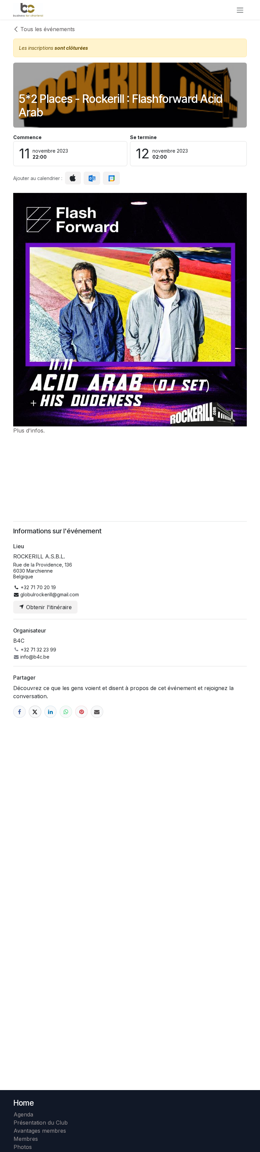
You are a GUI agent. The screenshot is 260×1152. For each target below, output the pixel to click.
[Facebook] (19, 712)
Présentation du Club (41, 1122)
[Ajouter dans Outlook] (92, 178)
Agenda (23, 1114)
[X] (35, 712)
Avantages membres (40, 1130)
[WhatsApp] (66, 712)
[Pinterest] (81, 712)
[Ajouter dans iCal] (73, 178)
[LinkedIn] (50, 712)
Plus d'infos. (29, 430)
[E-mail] (97, 712)
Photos (23, 1147)
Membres (27, 1138)
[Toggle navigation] (240, 10)
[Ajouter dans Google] (111, 178)
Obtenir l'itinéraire (48, 607)
